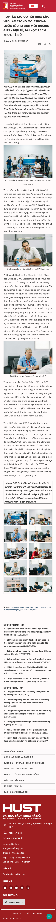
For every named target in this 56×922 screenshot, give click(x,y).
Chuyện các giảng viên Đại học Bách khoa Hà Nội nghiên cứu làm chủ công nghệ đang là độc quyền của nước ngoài (26, 643)
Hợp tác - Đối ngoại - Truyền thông (21, 775)
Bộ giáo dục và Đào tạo (14, 874)
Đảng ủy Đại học (11, 843)
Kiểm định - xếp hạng (14, 780)
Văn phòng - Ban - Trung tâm (16, 861)
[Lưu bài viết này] (50, 44)
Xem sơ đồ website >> (12, 918)
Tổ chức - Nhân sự (13, 786)
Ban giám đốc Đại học (13, 848)
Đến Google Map (12, 902)
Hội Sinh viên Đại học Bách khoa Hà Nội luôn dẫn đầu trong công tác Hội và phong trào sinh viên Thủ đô (27, 670)
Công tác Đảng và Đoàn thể (18, 757)
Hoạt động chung (13, 751)
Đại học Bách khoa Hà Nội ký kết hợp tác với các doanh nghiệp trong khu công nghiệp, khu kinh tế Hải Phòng (27, 632)
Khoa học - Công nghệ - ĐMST (19, 769)
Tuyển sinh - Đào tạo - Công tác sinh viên (24, 763)
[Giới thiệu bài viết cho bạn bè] (40, 44)
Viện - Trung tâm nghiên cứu (16, 857)
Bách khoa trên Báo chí (16, 792)
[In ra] (45, 44)
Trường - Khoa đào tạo (13, 852)
